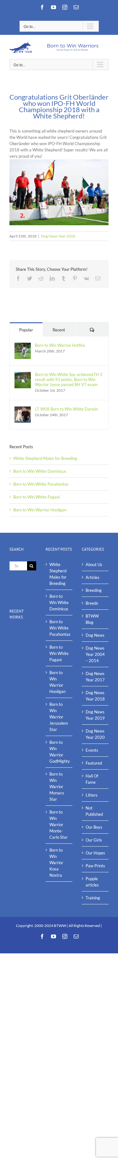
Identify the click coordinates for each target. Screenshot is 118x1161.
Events (92, 750)
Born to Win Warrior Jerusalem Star (58, 717)
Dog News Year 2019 (95, 715)
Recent (59, 329)
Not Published (94, 811)
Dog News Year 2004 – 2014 (95, 654)
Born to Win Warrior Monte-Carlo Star (58, 824)
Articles (92, 577)
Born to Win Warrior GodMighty (59, 752)
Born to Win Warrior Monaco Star (56, 786)
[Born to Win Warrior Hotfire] (22, 345)
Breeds (92, 603)
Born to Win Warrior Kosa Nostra (56, 863)
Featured (94, 763)
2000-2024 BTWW (50, 925)
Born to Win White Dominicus (39, 471)
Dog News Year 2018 (58, 236)
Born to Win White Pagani (36, 496)
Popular (26, 329)
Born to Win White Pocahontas (41, 484)
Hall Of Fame (92, 779)
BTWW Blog (92, 619)
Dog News (95, 635)
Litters (92, 795)
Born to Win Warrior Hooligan (39, 509)
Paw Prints (95, 865)
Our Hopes (95, 852)
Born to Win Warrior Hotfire (60, 345)
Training (93, 897)
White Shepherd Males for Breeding (45, 458)
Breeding (94, 590)
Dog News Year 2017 (95, 676)
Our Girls (94, 839)
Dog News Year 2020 (95, 734)
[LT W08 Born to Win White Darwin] (22, 409)
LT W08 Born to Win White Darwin (66, 409)
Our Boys (94, 827)
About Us (94, 564)
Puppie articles (92, 881)
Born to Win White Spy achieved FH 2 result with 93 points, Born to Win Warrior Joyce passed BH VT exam (69, 379)
